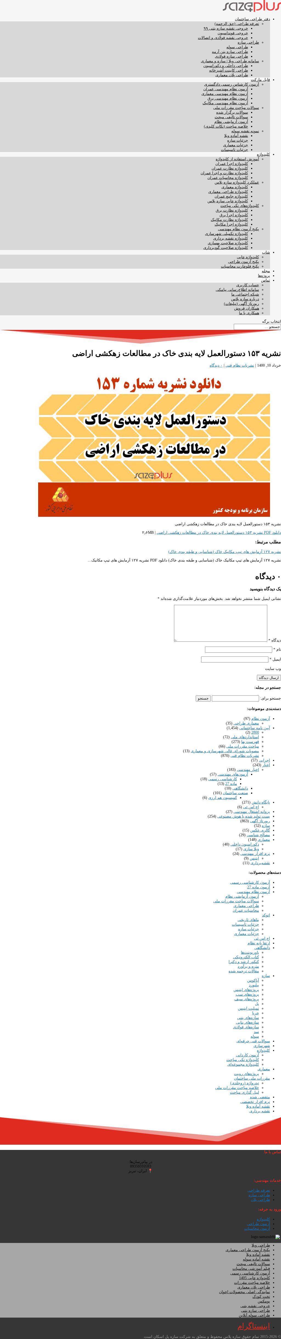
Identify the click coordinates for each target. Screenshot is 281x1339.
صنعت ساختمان (235, 793)
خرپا (255, 1013)
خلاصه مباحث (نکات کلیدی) (226, 126)
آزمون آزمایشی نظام (231, 122)
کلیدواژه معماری (234, 187)
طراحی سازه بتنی (255, 1311)
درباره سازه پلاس (245, 299)
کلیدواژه (263, 154)
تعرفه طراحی (259, 1190)
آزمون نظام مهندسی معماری (224, 94)
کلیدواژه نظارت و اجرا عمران (224, 173)
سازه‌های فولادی (246, 1027)
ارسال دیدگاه (269, 678)
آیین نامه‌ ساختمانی (254, 728)
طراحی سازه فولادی (231, 56)
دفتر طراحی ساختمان (252, 19)
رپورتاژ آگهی (260, 821)
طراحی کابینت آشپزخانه (228, 70)
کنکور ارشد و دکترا (244, 962)
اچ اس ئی (251, 807)
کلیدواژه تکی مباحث (242, 1060)
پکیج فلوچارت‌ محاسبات (240, 266)
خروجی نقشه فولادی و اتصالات (223, 38)
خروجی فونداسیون (233, 33)
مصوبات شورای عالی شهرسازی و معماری (225, 751)
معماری (264, 840)
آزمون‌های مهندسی (233, 774)
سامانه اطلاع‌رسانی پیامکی (237, 290)
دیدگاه (274, 640)
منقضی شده (260, 1097)
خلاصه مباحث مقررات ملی (237, 1088)
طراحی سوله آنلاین (254, 1315)
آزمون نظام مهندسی (253, 892)
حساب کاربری (247, 285)
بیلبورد (254, 985)
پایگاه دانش (261, 802)
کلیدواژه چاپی (248, 257)
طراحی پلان (260, 1200)
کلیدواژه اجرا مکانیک (231, 224)
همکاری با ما (249, 313)
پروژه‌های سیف (246, 999)
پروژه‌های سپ (247, 994)
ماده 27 (231, 784)
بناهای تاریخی (248, 920)
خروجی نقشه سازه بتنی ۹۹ (226, 28)
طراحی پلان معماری (231, 75)
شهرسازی (262, 1046)
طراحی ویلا (261, 1245)
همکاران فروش (246, 308)
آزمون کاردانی (247, 1055)
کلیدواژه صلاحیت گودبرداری (225, 248)
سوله (255, 1036)
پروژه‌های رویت (246, 1074)
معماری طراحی (246, 723)
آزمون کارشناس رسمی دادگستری (231, 84)
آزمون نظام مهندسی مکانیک (225, 103)
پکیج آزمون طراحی (243, 262)
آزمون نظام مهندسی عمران (225, 89)
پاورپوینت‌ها (250, 952)
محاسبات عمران (246, 910)
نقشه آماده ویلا (236, 136)
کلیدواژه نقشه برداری (230, 238)
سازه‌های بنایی (247, 1022)
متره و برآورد (248, 966)
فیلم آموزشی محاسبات (251, 1269)
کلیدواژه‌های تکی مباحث (239, 206)
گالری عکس (260, 830)
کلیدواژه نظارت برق (232, 210)
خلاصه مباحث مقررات (252, 1283)
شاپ (266, 252)
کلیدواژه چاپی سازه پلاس (227, 201)
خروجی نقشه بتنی (255, 1306)
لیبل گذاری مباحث (244, 1092)
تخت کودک (261, 1297)
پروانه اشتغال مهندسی (252, 812)
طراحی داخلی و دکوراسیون (225, 66)
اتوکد (266, 915)
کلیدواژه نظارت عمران (230, 168)
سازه (266, 826)
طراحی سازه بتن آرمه (230, 52)
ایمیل (275, 659)
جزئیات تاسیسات (234, 150)
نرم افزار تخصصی (255, 1102)
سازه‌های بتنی (248, 1018)
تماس (265, 280)
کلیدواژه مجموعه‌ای (243, 1064)
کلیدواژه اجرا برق (234, 215)
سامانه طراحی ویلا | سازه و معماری (230, 61)
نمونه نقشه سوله (245, 131)
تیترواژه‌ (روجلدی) (244, 1083)
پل (257, 1004)
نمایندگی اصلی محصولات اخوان (244, 1292)
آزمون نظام (260, 719)
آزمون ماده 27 (258, 887)
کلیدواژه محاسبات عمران (227, 178)
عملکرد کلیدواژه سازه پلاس (237, 182)
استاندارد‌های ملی (245, 737)
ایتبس (254, 858)
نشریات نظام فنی (240, 365)
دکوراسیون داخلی (245, 844)
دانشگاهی (240, 788)
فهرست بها (250, 742)
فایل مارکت (260, 80)
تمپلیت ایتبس (248, 1008)
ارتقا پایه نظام (259, 943)
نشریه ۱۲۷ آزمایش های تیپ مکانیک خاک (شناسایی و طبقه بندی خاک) (224, 552)
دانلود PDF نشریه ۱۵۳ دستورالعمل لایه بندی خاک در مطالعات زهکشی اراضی (219, 532)
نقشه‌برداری (260, 863)
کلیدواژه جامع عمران (231, 196)
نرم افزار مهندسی (255, 854)
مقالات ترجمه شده (244, 971)
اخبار (266, 765)
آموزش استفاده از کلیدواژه (237, 159)
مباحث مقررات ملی (242, 746)
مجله (266, 271)
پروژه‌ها (264, 276)
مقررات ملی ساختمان (252, 1078)
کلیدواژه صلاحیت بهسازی (228, 243)
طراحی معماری (246, 906)
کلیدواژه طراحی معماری (228, 192)
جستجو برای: (270, 698)
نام (277, 649)
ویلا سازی (251, 849)
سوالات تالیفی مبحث (231, 117)
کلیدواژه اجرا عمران (231, 164)
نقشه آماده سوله (256, 1259)
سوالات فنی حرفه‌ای (253, 1041)
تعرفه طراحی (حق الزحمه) (237, 24)
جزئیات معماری (235, 145)
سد (256, 1032)
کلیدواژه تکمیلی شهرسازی (226, 234)
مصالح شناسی (258, 835)
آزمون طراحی (258, 1224)
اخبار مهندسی (248, 770)
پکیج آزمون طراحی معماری (248, 1250)
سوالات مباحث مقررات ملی (236, 108)
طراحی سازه (248, 42)
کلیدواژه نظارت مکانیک (229, 220)
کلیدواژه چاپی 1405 (254, 1278)
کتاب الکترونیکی (246, 957)
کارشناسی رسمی (222, 779)
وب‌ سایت (273, 669)
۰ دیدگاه (216, 365)
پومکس (264, 1301)
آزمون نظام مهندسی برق (227, 98)
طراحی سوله (237, 47)
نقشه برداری (259, 1111)
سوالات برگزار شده (232, 112)
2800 (255, 732)
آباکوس (253, 980)
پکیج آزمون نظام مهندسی (238, 229)
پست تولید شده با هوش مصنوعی (243, 816)
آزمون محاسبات (257, 1228)
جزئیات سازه (237, 140)
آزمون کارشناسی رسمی (250, 882)
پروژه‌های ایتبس (246, 990)
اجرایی (264, 760)
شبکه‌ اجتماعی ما (245, 294)
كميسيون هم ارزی (222, 798)
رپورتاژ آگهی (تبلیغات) (241, 304)
